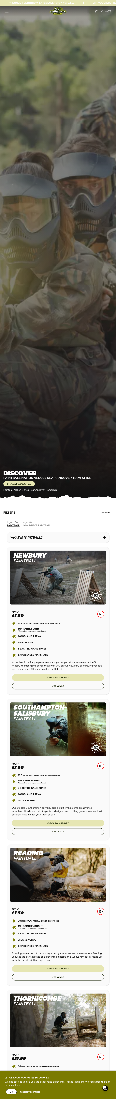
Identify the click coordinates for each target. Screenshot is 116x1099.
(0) (109, 11)
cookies (15, 1085)
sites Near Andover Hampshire (40, 490)
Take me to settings (30, 1091)
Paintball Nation (12, 490)
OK (11, 1092)
